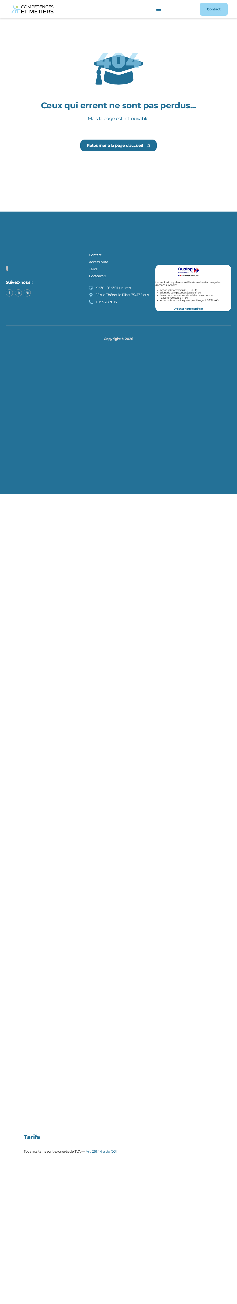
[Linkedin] (27, 292)
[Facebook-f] (9, 292)
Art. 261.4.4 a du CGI (101, 1151)
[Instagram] (18, 292)
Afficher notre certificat (188, 308)
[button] (159, 9)
